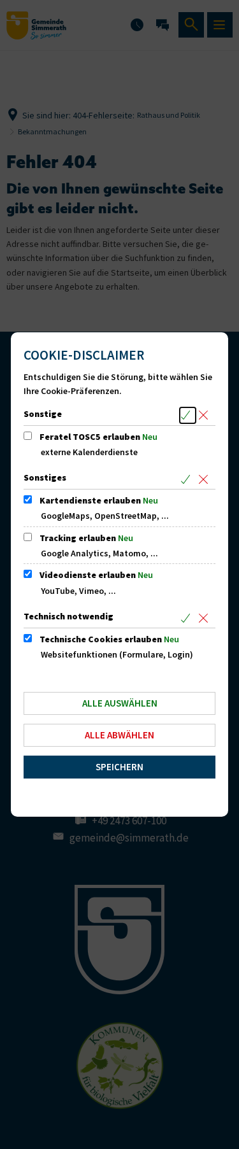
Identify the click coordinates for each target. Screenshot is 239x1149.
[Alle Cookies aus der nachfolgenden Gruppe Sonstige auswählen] (188, 415)
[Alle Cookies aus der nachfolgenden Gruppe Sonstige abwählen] (206, 415)
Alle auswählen (119, 703)
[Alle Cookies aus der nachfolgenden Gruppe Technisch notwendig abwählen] (206, 618)
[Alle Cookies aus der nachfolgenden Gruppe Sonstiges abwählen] (206, 479)
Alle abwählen (119, 735)
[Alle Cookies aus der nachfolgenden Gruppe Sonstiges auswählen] (188, 479)
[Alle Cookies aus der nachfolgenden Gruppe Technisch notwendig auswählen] (188, 618)
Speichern (119, 767)
